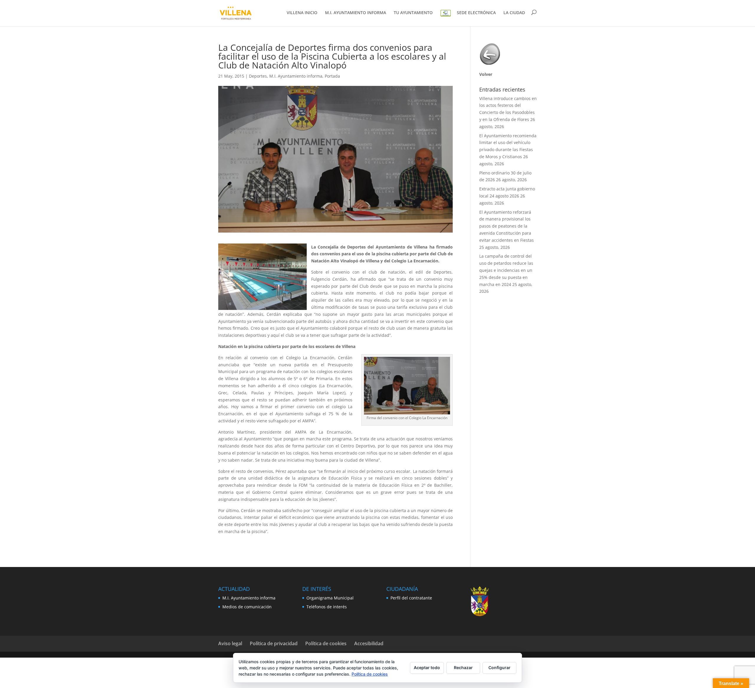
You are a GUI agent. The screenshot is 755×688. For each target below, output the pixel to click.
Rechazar (463, 667)
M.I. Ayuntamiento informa (295, 76)
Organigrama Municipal (330, 598)
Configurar (499, 667)
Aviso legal (230, 643)
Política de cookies (326, 643)
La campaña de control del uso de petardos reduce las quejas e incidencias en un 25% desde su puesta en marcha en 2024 (506, 270)
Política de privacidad (274, 643)
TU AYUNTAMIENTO (413, 13)
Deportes (258, 76)
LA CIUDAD (514, 13)
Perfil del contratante (411, 598)
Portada (332, 76)
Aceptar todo (427, 667)
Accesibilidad (368, 643)
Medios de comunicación (247, 606)
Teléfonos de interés (326, 606)
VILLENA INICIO (302, 13)
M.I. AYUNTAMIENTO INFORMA (355, 13)
